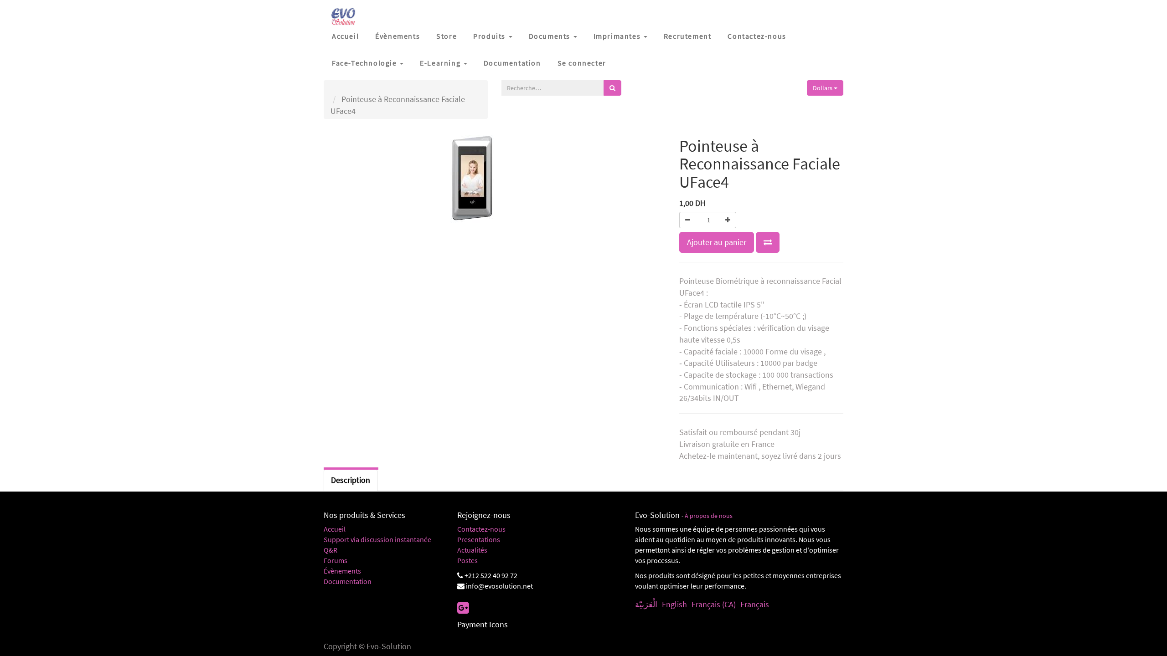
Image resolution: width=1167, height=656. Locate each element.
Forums (335, 560)
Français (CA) (714, 604)
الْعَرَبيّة (646, 604)
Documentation (348, 581)
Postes (467, 560)
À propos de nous (709, 516)
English (674, 604)
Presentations (478, 539)
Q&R (330, 549)
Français (754, 604)
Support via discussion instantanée (377, 539)
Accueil (335, 528)
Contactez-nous (481, 528)
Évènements (342, 570)
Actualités (472, 549)
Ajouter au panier (716, 242)
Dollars (823, 88)
